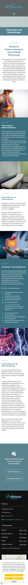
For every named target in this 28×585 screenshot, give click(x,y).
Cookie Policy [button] (13, 569)
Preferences (14, 581)
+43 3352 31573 (8, 516)
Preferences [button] (21, 570)
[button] (14, 14)
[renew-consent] (2, 583)
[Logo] (14, 6)
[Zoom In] (3, 556)
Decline (14, 578)
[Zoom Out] (3, 559)
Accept (14, 575)
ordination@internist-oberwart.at (12, 519)
